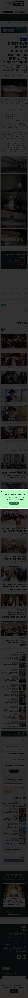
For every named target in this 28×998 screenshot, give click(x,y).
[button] (2, 491)
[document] (14, 499)
